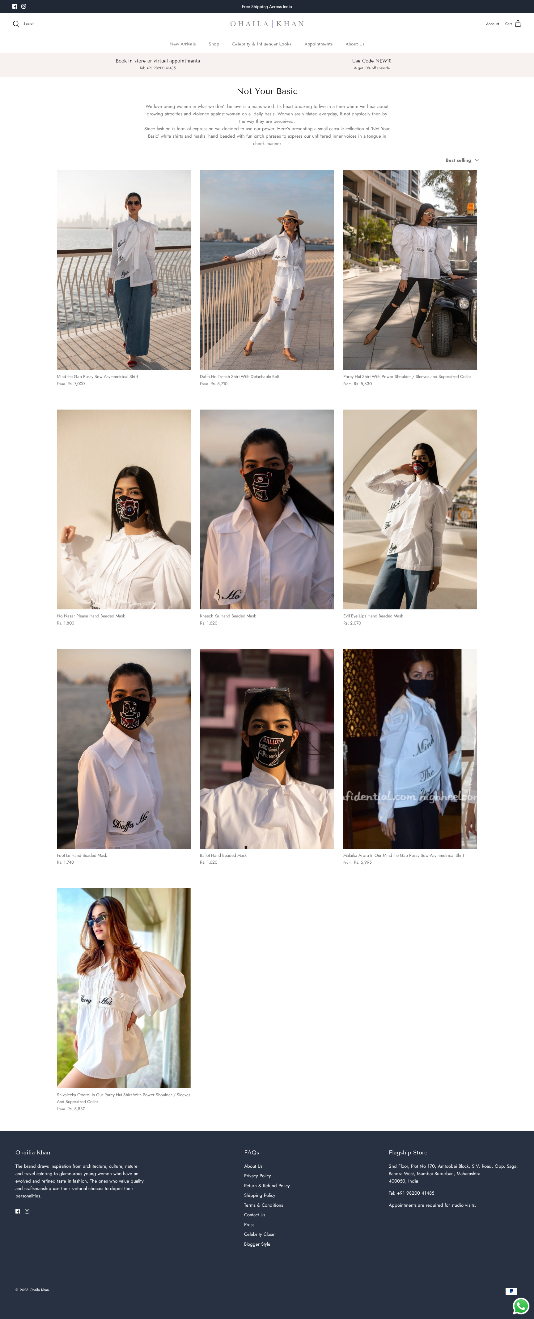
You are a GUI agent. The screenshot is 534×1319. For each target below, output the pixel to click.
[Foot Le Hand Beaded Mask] (124, 749)
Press (249, 1224)
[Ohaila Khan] (267, 24)
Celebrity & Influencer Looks (262, 44)
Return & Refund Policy (267, 1185)
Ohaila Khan (39, 1290)
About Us (355, 44)
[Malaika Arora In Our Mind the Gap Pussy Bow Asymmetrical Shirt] (410, 749)
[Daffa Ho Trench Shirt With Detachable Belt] (267, 270)
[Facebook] (14, 6)
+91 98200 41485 (415, 1193)
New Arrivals (183, 44)
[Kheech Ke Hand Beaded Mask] (267, 510)
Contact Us (254, 1214)
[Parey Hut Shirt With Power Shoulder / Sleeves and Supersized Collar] (410, 270)
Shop (214, 44)
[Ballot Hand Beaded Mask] (267, 749)
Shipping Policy (259, 1195)
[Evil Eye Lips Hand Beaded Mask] (410, 510)
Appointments (318, 44)
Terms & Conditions (263, 1205)
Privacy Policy (257, 1175)
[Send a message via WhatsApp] (521, 1306)
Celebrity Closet (260, 1234)
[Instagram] (23, 6)
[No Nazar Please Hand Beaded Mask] (124, 510)
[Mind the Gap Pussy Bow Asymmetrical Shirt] (124, 270)
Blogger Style (257, 1244)
